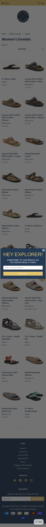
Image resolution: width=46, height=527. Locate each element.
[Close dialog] (44, 250)
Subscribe (23, 273)
